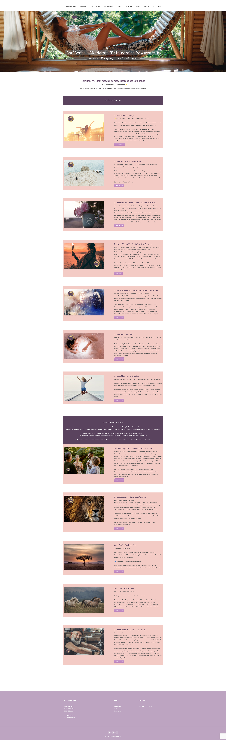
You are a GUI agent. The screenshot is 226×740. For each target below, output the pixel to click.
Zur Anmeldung (119, 144)
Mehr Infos (118, 273)
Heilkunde (119, 6)
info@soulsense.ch (69, 717)
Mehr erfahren (119, 185)
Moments (146, 6)
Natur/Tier (129, 6)
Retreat (138, 6)
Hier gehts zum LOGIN (145, 706)
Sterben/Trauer (108, 6)
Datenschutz (117, 706)
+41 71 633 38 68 (69, 715)
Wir (154, 6)
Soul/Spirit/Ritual (96, 6)
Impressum (117, 711)
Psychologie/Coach (70, 6)
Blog (159, 6)
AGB (115, 708)
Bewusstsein (83, 6)
